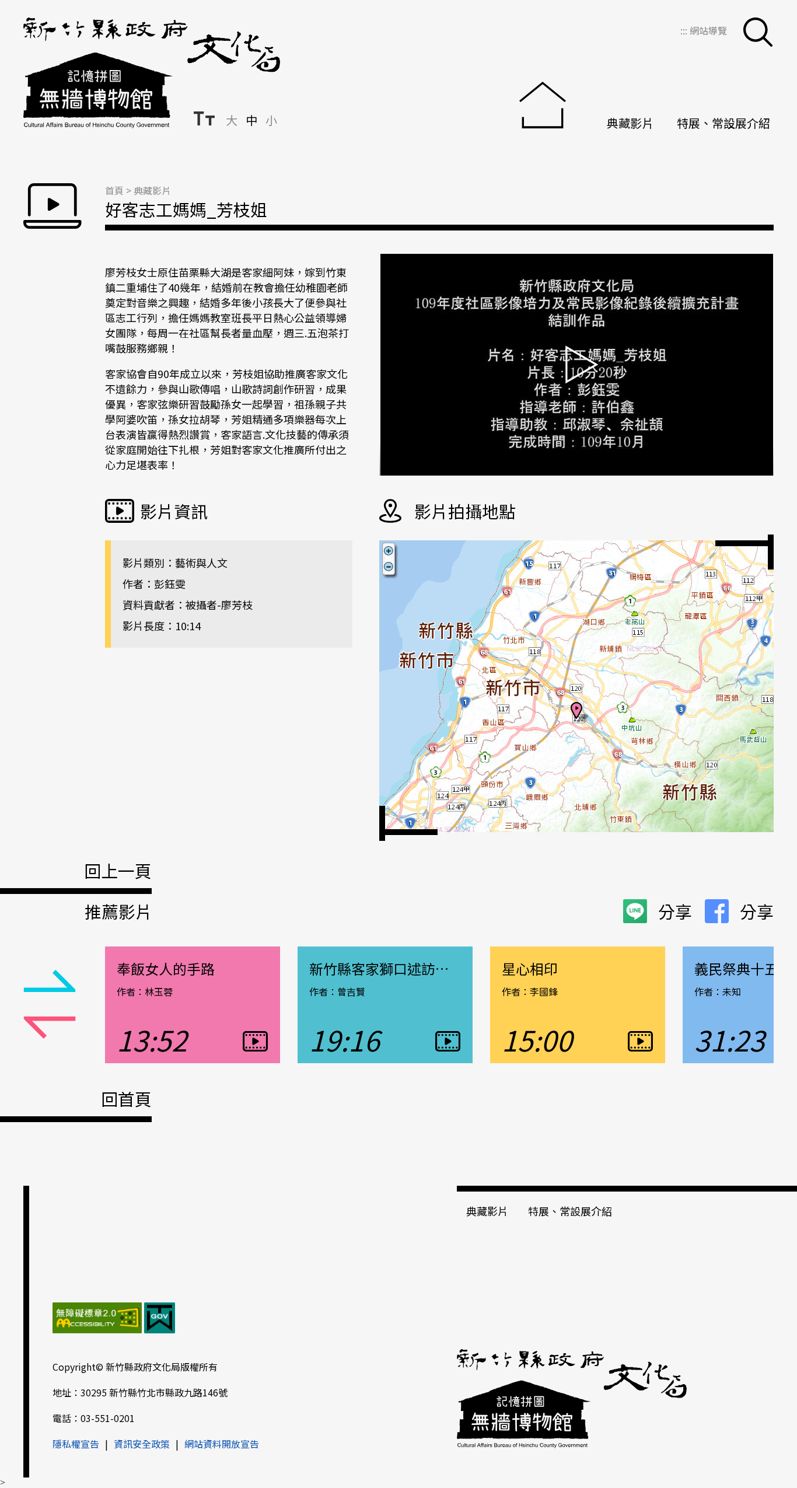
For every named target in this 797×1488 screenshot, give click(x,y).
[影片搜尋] (757, 32)
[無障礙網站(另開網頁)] (97, 1319)
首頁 (114, 190)
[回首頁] (551, 106)
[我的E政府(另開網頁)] (159, 1319)
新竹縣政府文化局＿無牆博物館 (151, 73)
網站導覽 (708, 30)
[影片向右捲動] (49, 1028)
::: (685, 30)
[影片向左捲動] (49, 981)
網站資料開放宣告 (221, 1444)
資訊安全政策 (142, 1444)
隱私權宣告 (76, 1444)
